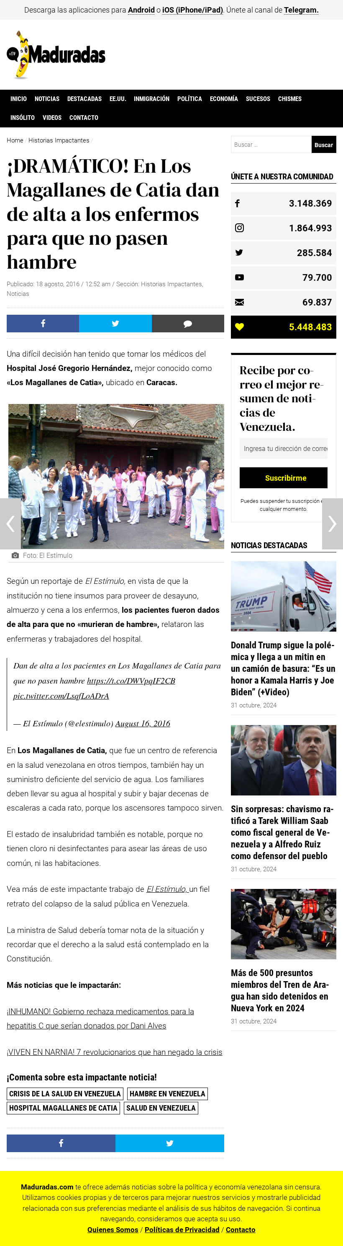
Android (141, 9)
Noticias (47, 99)
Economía (224, 99)
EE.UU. (118, 99)
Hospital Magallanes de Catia (63, 1108)
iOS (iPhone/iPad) (192, 9)
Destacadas (84, 99)
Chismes (290, 99)
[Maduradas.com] (56, 77)
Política (189, 99)
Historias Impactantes (59, 140)
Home (15, 140)
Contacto (83, 118)
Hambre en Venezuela (167, 1093)
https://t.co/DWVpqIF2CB (131, 680)
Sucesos (258, 99)
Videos (52, 118)
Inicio (18, 99)
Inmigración (151, 99)
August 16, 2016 (142, 723)
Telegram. (301, 9)
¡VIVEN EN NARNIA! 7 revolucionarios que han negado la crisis (115, 1052)
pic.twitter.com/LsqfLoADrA (61, 695)
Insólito (22, 118)
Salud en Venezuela (161, 1108)
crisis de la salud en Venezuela (65, 1093)
